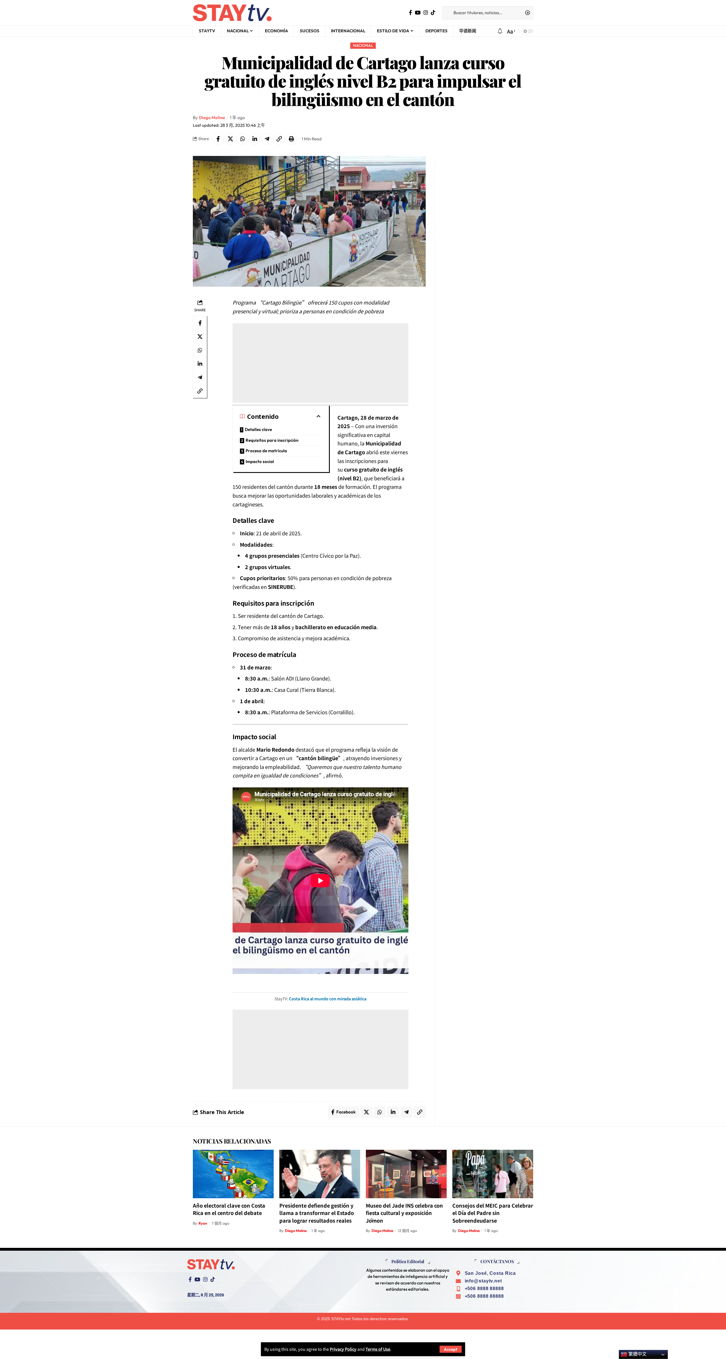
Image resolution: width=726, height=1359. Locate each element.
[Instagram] (425, 12)
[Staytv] (232, 12)
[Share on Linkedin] (254, 139)
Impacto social (260, 461)
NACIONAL (363, 45)
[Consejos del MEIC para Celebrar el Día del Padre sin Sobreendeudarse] (492, 1174)
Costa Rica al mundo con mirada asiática (327, 998)
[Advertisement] (320, 363)
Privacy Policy (343, 1349)
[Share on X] (230, 139)
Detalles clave (258, 429)
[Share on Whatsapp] (242, 139)
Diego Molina (212, 117)
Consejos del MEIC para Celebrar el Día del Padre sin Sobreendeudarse (492, 1213)
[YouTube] (417, 12)
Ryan (203, 1223)
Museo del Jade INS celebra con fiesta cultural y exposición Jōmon (404, 1213)
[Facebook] (410, 12)
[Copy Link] (279, 139)
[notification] (500, 31)
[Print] (291, 139)
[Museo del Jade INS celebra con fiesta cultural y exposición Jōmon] (406, 1174)
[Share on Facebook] (218, 139)
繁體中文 (637, 1354)
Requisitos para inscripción (272, 440)
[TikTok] (433, 12)
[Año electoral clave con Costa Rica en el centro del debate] (233, 1174)
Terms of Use (378, 1349)
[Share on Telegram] (267, 139)
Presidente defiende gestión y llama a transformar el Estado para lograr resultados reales (316, 1213)
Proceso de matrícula (266, 450)
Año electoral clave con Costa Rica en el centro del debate (229, 1209)
